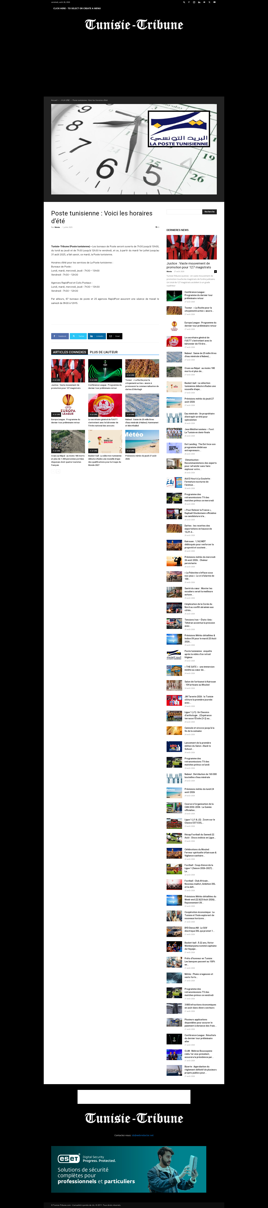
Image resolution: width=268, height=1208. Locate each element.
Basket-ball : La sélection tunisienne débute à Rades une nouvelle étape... (200, 386)
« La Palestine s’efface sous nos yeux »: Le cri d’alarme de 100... (199, 575)
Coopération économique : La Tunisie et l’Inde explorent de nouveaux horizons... (199, 915)
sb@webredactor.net (143, 1135)
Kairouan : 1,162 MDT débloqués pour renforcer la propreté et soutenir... (199, 544)
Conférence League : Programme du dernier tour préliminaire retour (199, 295)
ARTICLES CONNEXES (69, 352)
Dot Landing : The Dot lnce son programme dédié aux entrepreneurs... (200, 447)
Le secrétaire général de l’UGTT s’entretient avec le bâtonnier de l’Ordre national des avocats (103, 422)
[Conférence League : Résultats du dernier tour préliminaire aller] (174, 1039)
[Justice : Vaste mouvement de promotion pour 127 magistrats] (68, 370)
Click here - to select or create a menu (77, 8)
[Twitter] (209, 2)
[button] (184, 2)
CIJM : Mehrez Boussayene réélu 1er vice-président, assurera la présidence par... (199, 1054)
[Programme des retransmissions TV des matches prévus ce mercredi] (174, 498)
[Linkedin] (199, 2)
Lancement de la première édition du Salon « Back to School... (198, 746)
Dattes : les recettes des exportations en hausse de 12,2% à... (198, 528)
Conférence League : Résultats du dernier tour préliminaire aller (200, 1038)
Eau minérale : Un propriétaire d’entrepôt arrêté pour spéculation (199, 416)
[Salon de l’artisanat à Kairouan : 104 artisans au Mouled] (174, 685)
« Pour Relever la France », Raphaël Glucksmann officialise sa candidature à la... (200, 513)
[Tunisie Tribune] (134, 25)
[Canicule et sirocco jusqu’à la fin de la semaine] (174, 730)
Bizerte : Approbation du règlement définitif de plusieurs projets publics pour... (201, 1069)
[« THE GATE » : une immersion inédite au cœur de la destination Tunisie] (174, 670)
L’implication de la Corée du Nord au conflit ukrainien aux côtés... (199, 607)
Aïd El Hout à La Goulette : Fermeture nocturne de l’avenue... (198, 481)
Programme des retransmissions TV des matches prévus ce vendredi (199, 992)
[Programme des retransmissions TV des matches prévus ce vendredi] (174, 992)
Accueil (54, 100)
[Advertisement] (105, 236)
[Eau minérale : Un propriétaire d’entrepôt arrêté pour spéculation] (174, 417)
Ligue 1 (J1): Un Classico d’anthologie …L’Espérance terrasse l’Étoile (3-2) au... (198, 715)
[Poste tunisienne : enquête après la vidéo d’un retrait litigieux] (174, 655)
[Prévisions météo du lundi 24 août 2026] (174, 793)
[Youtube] (214, 2)
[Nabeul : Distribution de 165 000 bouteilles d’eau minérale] (174, 778)
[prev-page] (53, 471)
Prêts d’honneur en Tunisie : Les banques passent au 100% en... (200, 961)
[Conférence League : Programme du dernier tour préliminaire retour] (105, 370)
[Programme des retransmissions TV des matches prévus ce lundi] (174, 762)
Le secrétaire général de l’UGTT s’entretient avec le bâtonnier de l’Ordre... (198, 340)
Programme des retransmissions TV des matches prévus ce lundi (197, 761)
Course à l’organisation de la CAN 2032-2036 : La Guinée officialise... (199, 807)
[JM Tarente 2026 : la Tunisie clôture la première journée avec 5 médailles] (174, 700)
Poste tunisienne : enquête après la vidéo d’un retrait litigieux (198, 654)
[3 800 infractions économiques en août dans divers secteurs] (174, 1008)
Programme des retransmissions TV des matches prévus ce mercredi (199, 497)
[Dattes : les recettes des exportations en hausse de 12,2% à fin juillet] (174, 528)
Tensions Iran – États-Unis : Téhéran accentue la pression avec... (200, 623)
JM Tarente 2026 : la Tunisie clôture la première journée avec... (199, 699)
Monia (57, 227)
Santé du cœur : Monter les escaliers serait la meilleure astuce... (199, 591)
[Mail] (204, 2)
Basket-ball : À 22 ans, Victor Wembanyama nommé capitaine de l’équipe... (201, 946)
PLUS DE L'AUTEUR (104, 352)
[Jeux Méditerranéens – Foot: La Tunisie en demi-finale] (174, 433)
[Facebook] (189, 2)
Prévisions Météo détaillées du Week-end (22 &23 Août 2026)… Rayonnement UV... (200, 899)
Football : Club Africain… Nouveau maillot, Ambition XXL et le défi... (200, 884)
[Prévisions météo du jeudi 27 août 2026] (142, 441)
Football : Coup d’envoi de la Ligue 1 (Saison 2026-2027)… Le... (199, 868)
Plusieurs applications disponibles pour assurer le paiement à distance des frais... (201, 1022)
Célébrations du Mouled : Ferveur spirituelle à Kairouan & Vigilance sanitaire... (200, 852)
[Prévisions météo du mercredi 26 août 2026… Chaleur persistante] (174, 560)
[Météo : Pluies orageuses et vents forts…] (174, 978)
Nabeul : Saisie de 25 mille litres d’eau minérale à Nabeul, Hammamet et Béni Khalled (142, 422)
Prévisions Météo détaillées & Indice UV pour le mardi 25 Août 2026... (200, 638)
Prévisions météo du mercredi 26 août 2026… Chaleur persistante (200, 560)
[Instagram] (194, 2)
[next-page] (58, 471)
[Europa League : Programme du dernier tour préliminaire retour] (68, 405)
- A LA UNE (65, 100)
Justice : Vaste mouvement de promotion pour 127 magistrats (189, 265)
